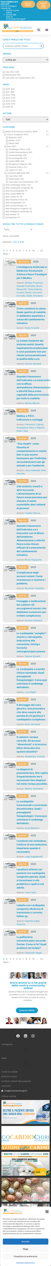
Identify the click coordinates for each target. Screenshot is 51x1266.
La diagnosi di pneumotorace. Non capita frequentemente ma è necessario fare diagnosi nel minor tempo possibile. (32, 776)
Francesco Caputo (34, 424)
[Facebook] (18, 1036)
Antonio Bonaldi (33, 363)
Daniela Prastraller (26, 286)
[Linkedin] (25, 1036)
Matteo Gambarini (34, 788)
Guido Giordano (34, 295)
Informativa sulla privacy (25, 1263)
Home (5, 236)
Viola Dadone (35, 289)
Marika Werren (32, 403)
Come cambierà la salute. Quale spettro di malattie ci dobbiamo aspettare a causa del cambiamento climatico (31, 315)
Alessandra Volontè (35, 756)
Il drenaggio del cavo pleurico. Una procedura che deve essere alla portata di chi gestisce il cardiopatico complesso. (31, 712)
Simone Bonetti (32, 656)
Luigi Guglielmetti (34, 856)
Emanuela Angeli (33, 952)
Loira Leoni (30, 892)
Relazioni (24, 262)
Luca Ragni (30, 692)
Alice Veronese (32, 724)
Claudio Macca (32, 513)
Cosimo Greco (24, 292)
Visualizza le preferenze (25, 1256)
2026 (35, 261)
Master (22, 303)
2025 (33, 303)
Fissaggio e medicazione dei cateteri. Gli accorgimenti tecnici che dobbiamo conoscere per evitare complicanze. (31, 608)
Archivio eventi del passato (16, 1081)
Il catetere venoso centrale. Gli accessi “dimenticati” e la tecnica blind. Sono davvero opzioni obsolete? (31, 744)
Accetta (25, 1241)
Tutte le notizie (9, 1071)
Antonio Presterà (33, 620)
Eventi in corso (9, 1076)
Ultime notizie (8, 1096)
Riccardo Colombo (34, 588)
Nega (25, 1249)
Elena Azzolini (32, 327)
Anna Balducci (32, 828)
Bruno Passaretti (33, 559)
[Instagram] (33, 1036)
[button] (47, 1211)
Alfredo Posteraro (34, 282)
